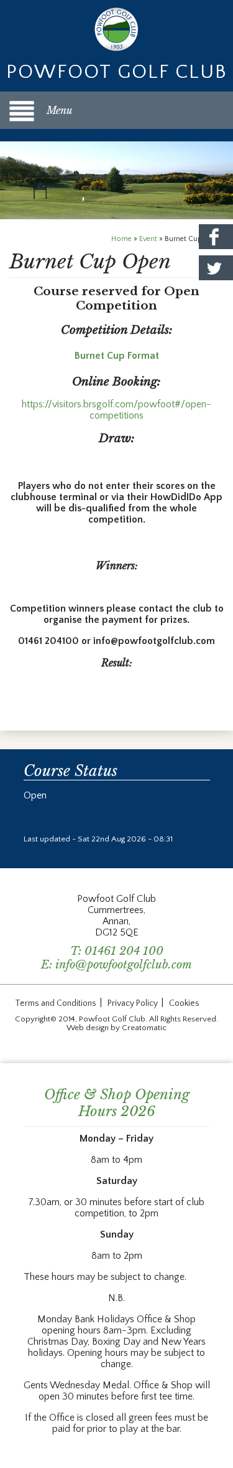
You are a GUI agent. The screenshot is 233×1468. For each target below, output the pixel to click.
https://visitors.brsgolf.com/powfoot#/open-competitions (116, 410)
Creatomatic (144, 1027)
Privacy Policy (132, 1003)
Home (121, 239)
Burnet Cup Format (117, 355)
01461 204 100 (124, 951)
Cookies (184, 1003)
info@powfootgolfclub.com (123, 965)
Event (148, 239)
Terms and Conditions (55, 1003)
